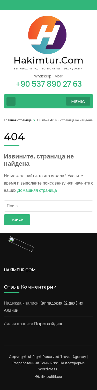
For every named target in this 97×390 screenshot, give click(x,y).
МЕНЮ (78, 101)
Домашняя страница (37, 190)
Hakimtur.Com (48, 60)
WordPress (47, 369)
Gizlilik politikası (48, 376)
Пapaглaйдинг (48, 324)
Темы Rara (49, 362)
